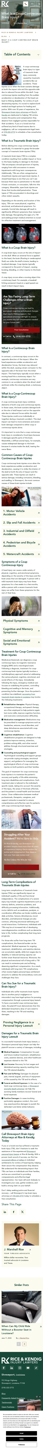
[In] (5, 1212)
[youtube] (28, 1368)
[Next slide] (24, 1344)
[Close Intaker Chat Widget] (39, 1396)
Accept (21, 1433)
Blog (3, 1394)
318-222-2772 (9, 132)
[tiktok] (36, 1368)
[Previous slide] (19, 1344)
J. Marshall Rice (21, 23)
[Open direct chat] (36, 1396)
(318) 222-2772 (23, 337)
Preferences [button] (27, 1427)
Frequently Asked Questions (13, 1398)
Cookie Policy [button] (23, 1425)
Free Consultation (21, 330)
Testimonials (7, 1402)
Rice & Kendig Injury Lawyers (17, 32)
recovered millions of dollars (13, 1160)
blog (4, 36)
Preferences (21, 1444)
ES (32, 4)
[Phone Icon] (25, 3)
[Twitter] (22, 1212)
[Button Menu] (38, 3)
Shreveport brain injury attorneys (15, 112)
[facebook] (13, 1212)
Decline (22, 1439)
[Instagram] (20, 1368)
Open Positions (8, 1407)
